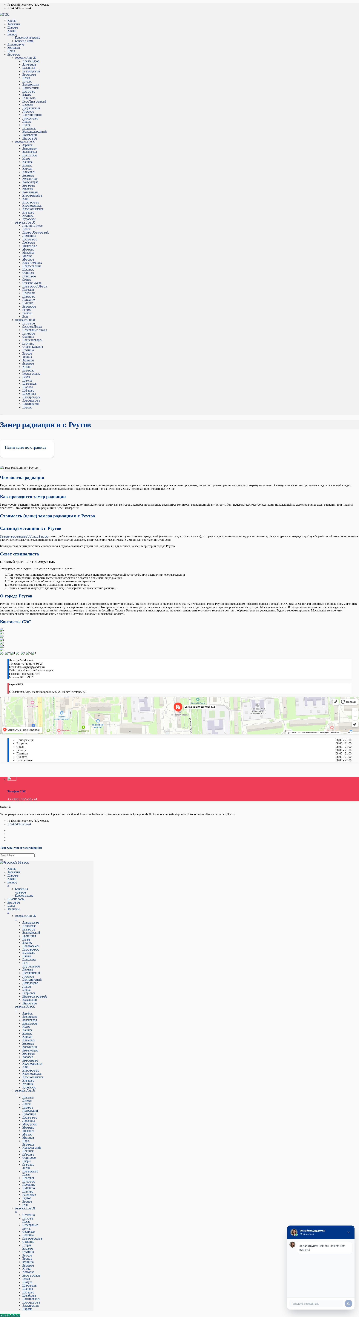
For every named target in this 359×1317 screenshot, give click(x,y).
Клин (25, 198)
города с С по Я (25, 319)
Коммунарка (30, 182)
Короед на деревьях (27, 37)
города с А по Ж (25, 57)
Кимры (27, 165)
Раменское (29, 306)
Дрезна (26, 121)
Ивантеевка (29, 155)
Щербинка (29, 393)
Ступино (28, 350)
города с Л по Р (25, 222)
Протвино (28, 296)
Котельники (30, 192)
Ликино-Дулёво (32, 225)
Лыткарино (29, 239)
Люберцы (28, 242)
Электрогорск (31, 397)
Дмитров (28, 111)
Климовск (28, 171)
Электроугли (30, 403)
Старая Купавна (32, 346)
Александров (30, 61)
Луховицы (29, 235)
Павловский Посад (34, 286)
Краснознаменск (33, 208)
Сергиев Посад (32, 326)
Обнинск (28, 272)
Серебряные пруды (34, 329)
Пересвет (28, 289)
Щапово (27, 387)
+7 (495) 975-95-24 (19, 824)
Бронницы (29, 74)
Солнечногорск (32, 339)
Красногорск (30, 202)
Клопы (11, 20)
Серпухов (28, 333)
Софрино (28, 343)
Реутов (26, 309)
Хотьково (28, 370)
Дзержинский (31, 108)
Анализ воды (15, 44)
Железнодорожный (34, 131)
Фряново (28, 363)
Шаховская (29, 383)
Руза (25, 316)
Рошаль (27, 313)
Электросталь (31, 400)
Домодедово (30, 118)
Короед (12, 34)
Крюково (28, 212)
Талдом (27, 353)
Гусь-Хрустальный (34, 101)
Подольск (28, 292)
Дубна (26, 124)
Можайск (28, 252)
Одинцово (29, 276)
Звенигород (29, 148)
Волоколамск (30, 84)
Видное (27, 81)
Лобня (26, 229)
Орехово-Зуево (32, 282)
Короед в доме (24, 40)
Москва (27, 255)
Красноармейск (32, 195)
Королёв (27, 188)
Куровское (29, 218)
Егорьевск (29, 128)
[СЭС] (4, 14)
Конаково (28, 185)
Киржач (27, 168)
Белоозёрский (31, 71)
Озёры (26, 279)
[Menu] (1, 414)
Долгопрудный (32, 114)
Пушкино (28, 299)
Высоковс (28, 91)
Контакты (13, 47)
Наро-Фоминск (32, 262)
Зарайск (27, 145)
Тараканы (13, 24)
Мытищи (28, 259)
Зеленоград (29, 151)
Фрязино (28, 360)
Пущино (27, 303)
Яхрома (27, 407)
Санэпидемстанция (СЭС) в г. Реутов (24, 536)
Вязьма (26, 94)
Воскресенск (30, 87)
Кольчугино (30, 178)
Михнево (28, 249)
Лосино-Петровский (35, 232)
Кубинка (27, 215)
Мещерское (29, 245)
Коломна (28, 175)
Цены (11, 50)
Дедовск (27, 104)
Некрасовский (31, 266)
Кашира (27, 161)
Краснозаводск (32, 205)
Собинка (28, 336)
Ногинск (28, 269)
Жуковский (29, 134)
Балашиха (28, 67)
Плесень (12, 27)
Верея (26, 77)
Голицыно (29, 98)
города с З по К (25, 141)
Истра (26, 158)
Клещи (11, 30)
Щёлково (28, 390)
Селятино (28, 323)
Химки (26, 366)
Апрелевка (29, 64)
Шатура (27, 380)
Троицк (27, 356)
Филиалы (13, 54)
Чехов (26, 376)
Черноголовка (31, 373)
